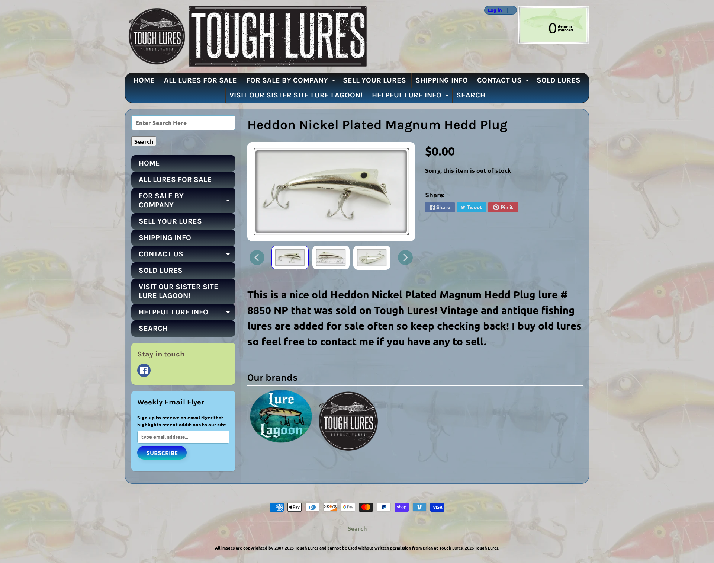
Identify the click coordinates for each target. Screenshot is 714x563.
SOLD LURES (558, 80)
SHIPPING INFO (441, 80)
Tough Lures (486, 548)
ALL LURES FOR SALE (200, 80)
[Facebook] (144, 370)
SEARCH (470, 95)
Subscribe (162, 453)
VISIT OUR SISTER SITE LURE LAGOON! (296, 95)
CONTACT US (504, 82)
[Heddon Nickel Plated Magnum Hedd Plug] (290, 257)
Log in (495, 10)
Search (357, 528)
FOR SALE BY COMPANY (291, 82)
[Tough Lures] (246, 36)
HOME (144, 80)
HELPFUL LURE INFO (411, 97)
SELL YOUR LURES (374, 80)
